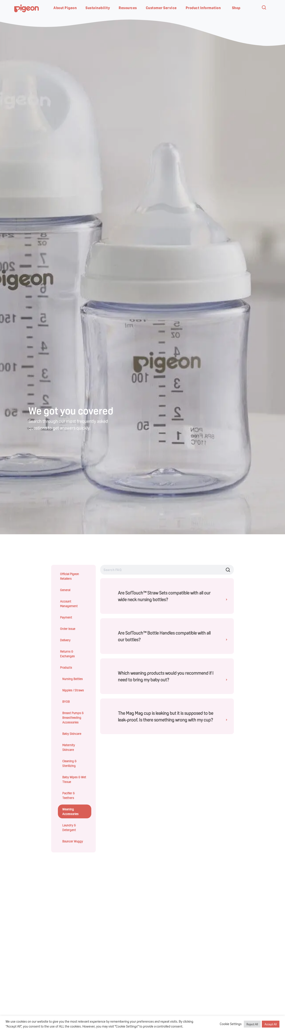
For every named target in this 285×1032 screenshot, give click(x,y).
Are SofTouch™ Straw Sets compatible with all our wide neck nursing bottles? (167, 596)
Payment (66, 617)
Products (66, 667)
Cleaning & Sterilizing (69, 763)
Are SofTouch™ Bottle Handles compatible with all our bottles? (167, 636)
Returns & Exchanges (67, 653)
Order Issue (67, 629)
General (65, 590)
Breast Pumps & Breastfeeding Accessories (73, 717)
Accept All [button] (271, 1024)
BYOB (66, 701)
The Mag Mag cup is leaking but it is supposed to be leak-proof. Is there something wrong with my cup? (167, 716)
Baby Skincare (71, 733)
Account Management (69, 603)
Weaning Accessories (70, 811)
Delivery (65, 640)
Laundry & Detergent (69, 827)
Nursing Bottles (72, 679)
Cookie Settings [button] (231, 1024)
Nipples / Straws (73, 690)
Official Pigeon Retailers (69, 576)
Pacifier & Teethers (68, 795)
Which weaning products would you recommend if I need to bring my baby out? (167, 676)
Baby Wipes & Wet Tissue (74, 779)
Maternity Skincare (68, 747)
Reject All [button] (252, 1024)
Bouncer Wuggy (72, 841)
